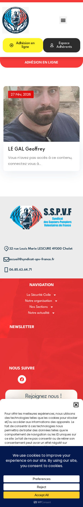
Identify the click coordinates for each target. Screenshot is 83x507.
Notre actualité (38, 312)
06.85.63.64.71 (20, 269)
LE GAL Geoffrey (26, 149)
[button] (76, 404)
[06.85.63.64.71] (6, 270)
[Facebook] (22, 379)
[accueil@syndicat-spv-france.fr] (6, 259)
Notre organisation (38, 300)
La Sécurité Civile (39, 294)
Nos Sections (39, 306)
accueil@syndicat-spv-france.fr (31, 259)
